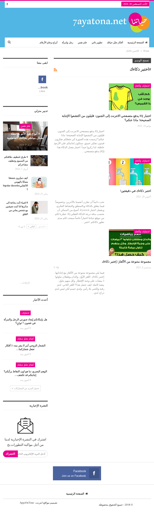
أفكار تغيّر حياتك (115, 42)
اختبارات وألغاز (142, 86)
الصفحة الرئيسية (136, 42)
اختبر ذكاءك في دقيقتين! (135, 190)
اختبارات (25, 313)
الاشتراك (10, 453)
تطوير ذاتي (97, 42)
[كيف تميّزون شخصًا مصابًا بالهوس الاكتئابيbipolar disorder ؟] (39, 182)
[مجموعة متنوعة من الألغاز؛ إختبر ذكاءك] (130, 242)
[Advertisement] (25, 259)
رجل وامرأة (67, 42)
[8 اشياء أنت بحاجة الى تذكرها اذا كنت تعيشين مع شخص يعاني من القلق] (39, 207)
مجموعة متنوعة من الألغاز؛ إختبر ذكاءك (126, 261)
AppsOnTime (27, 502)
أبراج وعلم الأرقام (48, 42)
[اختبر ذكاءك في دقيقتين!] (130, 171)
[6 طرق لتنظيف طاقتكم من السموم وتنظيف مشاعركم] (39, 161)
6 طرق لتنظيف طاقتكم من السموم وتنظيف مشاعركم (16, 161)
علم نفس (82, 42)
